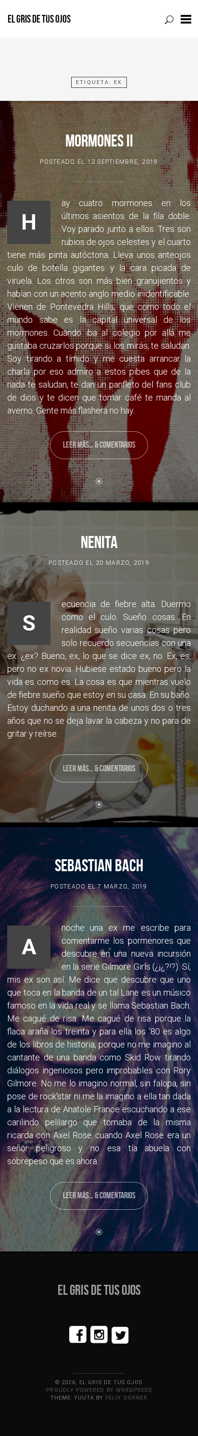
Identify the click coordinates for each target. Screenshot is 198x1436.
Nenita (99, 542)
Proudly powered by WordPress (98, 1390)
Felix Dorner (126, 1398)
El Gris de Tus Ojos (39, 18)
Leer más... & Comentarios (99, 445)
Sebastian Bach (99, 865)
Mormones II (99, 140)
